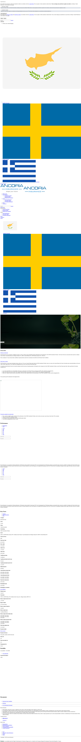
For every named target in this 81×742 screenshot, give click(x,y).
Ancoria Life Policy (8, 195)
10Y (3, 434)
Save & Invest (5, 194)
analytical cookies (18, 14)
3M (3, 429)
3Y (3, 432)
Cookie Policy (31, 3)
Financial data (5, 724)
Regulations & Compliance (7, 725)
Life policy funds (8, 200)
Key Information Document (7, 705)
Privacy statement (6, 726)
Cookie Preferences (6, 728)
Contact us (4, 203)
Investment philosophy (9, 201)
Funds (4, 198)
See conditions (3, 589)
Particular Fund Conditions (7, 701)
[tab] (40, 352)
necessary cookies (10, 14)
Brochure (4, 703)
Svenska (4, 159)
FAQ (3, 731)
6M (3, 430)
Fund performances (8, 199)
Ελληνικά (37, 181)
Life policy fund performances (8, 732)
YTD (4, 428)
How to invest (2, 630)
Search (12, 20)
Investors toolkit (7, 196)
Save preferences (4, 13)
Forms (4, 733)
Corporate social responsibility (8, 727)
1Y (3, 431)
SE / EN (2, 21)
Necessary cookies (5, 6)
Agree (5, 18)
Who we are (5, 193)
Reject (2, 18)
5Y (3, 433)
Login (1, 218)
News (4, 202)
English (7, 159)
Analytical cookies (5, 9)
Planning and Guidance (9, 197)
